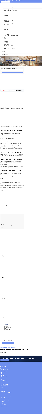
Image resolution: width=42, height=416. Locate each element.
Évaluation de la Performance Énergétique (9, 7)
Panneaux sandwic (6, 42)
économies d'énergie (11, 205)
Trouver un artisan (6, 29)
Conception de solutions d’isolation (8, 33)
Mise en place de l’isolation (7, 8)
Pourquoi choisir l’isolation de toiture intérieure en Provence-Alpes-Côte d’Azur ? (7, 256)
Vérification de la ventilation (7, 50)
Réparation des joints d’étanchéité (8, 25)
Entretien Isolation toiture (5, 17)
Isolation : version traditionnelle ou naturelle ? (6, 351)
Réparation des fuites (6, 24)
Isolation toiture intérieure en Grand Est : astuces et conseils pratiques (7, 297)
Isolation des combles (6, 21)
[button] (3, 207)
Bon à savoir (3, 26)
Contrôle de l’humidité (6, 43)
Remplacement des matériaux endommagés (9, 23)
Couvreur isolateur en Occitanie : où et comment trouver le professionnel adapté (7, 277)
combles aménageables (5, 205)
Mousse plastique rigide (7, 15)
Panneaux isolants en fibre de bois (8, 16)
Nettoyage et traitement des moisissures (9, 47)
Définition (5, 52)
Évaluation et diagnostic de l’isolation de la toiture (10, 11)
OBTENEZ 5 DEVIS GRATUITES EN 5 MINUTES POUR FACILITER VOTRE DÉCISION (8, 343)
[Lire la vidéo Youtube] (12, 98)
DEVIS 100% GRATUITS (4, 30)
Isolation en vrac (6, 13)
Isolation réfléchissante (7, 39)
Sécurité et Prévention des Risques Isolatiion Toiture (10, 10)
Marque (5, 28)
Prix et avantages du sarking (4, 352)
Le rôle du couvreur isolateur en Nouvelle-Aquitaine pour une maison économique (7, 318)
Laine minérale (5, 14)
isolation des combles (16, 205)
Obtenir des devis (12, 72)
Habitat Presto (13, 189)
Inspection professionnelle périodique (8, 20)
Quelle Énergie (12, 167)
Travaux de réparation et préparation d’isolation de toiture (11, 9)
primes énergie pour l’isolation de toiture (5, 353)
